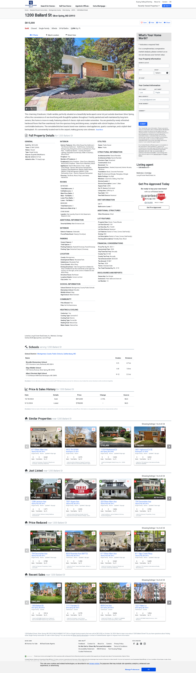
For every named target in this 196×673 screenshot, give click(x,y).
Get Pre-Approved (154, 207)
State (156, 70)
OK (149, 669)
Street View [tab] (71, 35)
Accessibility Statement (86, 649)
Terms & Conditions (120, 646)
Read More (99, 129)
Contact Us (91, 644)
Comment (142, 110)
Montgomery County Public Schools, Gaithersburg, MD (56, 354)
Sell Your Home (65, 6)
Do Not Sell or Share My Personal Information (95, 646)
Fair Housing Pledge (115, 649)
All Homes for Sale (31, 644)
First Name (142, 89)
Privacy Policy (118, 644)
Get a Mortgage (99, 6)
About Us (157, 2)
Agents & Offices (82, 6)
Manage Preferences (132, 669)
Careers (164, 2)
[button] (166, 5)
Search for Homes (48, 6)
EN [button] (170, 2)
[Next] (169, 447)
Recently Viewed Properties (148, 6)
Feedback (82, 643)
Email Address (144, 96)
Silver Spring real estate (80, 635)
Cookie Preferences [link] (85, 651)
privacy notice (94, 664)
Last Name (158, 89)
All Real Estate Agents (47, 644)
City (140, 70)
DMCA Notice (101, 649)
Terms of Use (157, 154)
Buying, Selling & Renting (144, 2)
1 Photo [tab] (35, 35)
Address (144, 62)
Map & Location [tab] (53, 35)
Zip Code (142, 78)
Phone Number (143, 103)
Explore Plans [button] (126, 656)
